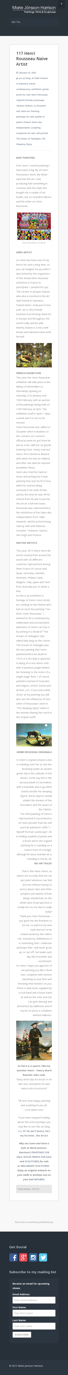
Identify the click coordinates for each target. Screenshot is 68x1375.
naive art (25, 111)
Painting (35, 111)
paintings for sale (25, 116)
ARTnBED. (39, 1179)
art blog (27, 78)
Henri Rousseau (39, 94)
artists (32, 83)
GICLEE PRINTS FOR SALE (37, 1156)
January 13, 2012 (27, 72)
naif (18, 111)
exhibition (36, 89)
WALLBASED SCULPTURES (35, 1165)
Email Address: (21, 1294)
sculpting (36, 127)
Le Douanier (40, 105)
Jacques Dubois (24, 105)
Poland (27, 122)
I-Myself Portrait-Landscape (30, 100)
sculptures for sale (25, 133)
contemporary (23, 89)
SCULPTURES (32, 1161)
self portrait (42, 133)
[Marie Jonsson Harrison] (34, 12)
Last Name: (19, 1320)
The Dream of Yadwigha (28, 138)
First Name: (19, 1307)
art (20, 78)
